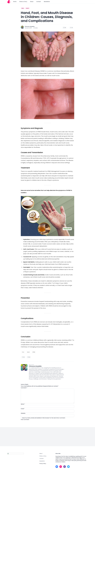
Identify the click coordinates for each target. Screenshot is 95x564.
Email (23, 408)
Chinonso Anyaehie (29, 26)
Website (23, 413)
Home (14, 1)
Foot (23, 352)
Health (27, 8)
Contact (38, 1)
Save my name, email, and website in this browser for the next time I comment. (43, 418)
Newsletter (47, 1)
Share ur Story (23, 1)
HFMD (33, 352)
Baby (23, 8)
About (31, 1)
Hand (28, 352)
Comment (24, 388)
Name (23, 404)
